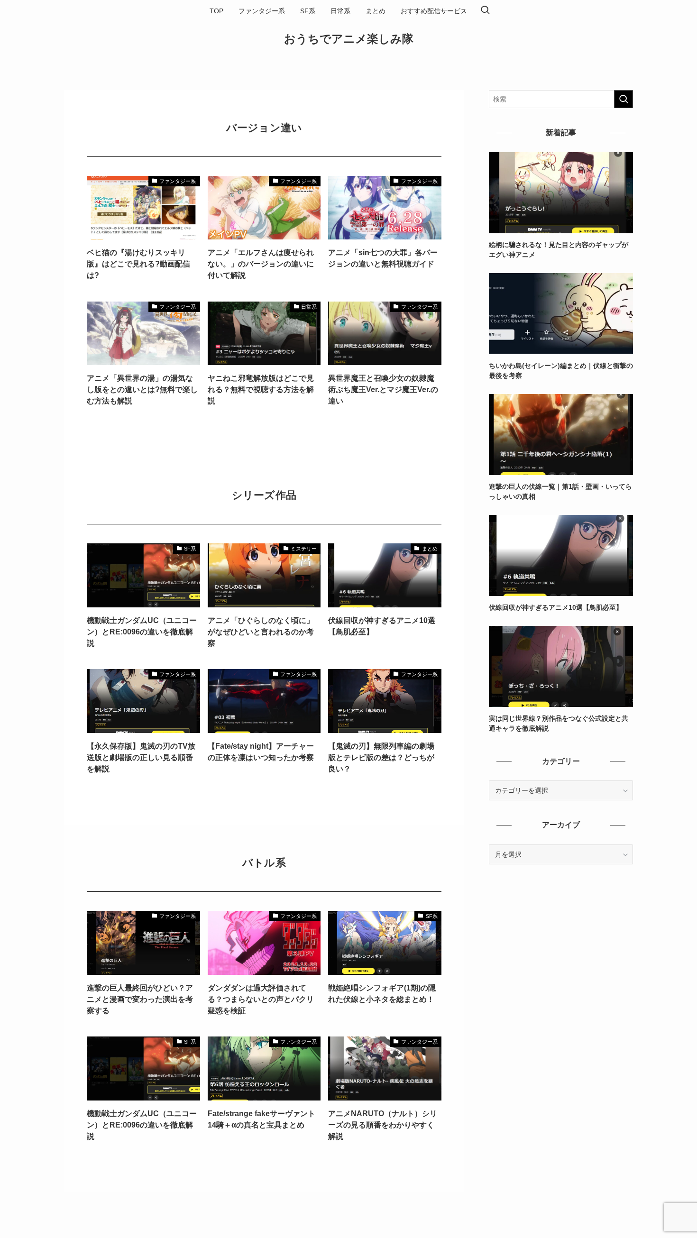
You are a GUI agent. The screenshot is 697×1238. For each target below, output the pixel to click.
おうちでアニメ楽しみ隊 (348, 39)
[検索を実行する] (623, 99)
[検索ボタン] (485, 11)
